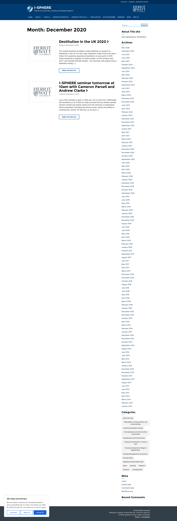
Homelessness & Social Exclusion (134, 438)
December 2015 (128, 311)
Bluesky (124, 2)
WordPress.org (127, 491)
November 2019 (128, 186)
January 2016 (127, 308)
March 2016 (126, 301)
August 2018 (126, 224)
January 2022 (127, 115)
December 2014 (128, 335)
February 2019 (127, 210)
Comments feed (128, 488)
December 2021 (128, 119)
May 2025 (125, 61)
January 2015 (127, 332)
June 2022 (126, 105)
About (38, 17)
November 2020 (128, 152)
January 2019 (127, 213)
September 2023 (128, 85)
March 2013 (126, 399)
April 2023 (126, 92)
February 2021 (127, 142)
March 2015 (126, 325)
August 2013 (126, 382)
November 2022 (128, 102)
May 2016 (125, 295)
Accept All (40, 512)
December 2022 (128, 98)
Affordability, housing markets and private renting (135, 423)
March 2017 (126, 271)
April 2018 (125, 237)
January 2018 (127, 247)
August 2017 (126, 257)
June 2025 (126, 58)
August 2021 (126, 129)
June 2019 (126, 200)
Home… (30, 17)
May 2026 (125, 48)
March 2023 (126, 95)
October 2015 (127, 318)
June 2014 (126, 355)
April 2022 (126, 109)
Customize (13, 512)
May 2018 (125, 234)
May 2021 (125, 132)
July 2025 (125, 54)
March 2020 (126, 173)
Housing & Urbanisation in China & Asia (135, 443)
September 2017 (128, 254)
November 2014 (128, 339)
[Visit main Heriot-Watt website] (139, 9)
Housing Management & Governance (135, 454)
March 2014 (126, 362)
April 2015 (125, 322)
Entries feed (126, 484)
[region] (26, 506)
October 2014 (127, 342)
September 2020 (128, 159)
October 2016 (127, 281)
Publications (95, 17)
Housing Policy (128, 458)
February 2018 (127, 244)
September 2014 (128, 345)
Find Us (136, 17)
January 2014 (127, 366)
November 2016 (128, 278)
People (47, 17)
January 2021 (127, 146)
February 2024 (127, 78)
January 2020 (127, 180)
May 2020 (125, 166)
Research (142, 465)
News (129, 17)
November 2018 (128, 220)
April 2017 (125, 267)
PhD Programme (109, 17)
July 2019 (125, 196)
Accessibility (146, 517)
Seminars (121, 17)
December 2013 (128, 369)
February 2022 (127, 112)
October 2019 (127, 190)
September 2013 (128, 379)
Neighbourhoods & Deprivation (133, 462)
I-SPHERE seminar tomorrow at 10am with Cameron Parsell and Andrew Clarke (87, 87)
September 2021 (128, 125)
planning (133, 465)
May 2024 (125, 75)
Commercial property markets (133, 428)
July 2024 (125, 71)
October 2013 (127, 376)
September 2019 (128, 193)
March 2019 (126, 207)
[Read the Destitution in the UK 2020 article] (42, 50)
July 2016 (125, 288)
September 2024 (128, 68)
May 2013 (125, 393)
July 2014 (125, 352)
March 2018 (126, 240)
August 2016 (126, 284)
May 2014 (125, 359)
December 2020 (128, 149)
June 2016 (126, 291)
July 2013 (125, 386)
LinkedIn (131, 2)
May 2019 (125, 203)
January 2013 (127, 406)
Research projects (79, 17)
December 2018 (128, 217)
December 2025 (128, 51)
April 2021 (125, 136)
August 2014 (126, 349)
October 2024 (127, 65)
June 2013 (126, 389)
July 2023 (125, 88)
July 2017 (125, 261)
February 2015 (127, 328)
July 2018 (125, 227)
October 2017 (127, 251)
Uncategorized (137, 469)
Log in (124, 481)
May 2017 (125, 264)
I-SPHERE (42, 7)
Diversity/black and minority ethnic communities (135, 433)
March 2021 (126, 139)
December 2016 (128, 274)
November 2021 (128, 122)
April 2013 (125, 396)
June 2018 (126, 230)
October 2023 (127, 81)
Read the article (69, 70)
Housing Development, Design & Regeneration (135, 449)
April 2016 (125, 298)
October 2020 (127, 156)
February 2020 (127, 176)
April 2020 (126, 169)
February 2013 (127, 403)
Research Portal (142, 2)
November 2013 (128, 372)
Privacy (137, 517)
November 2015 (128, 315)
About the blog (128, 418)
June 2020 (126, 163)
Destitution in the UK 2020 (82, 41)
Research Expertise (61, 17)
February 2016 (127, 305)
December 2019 (128, 183)
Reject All (27, 512)
